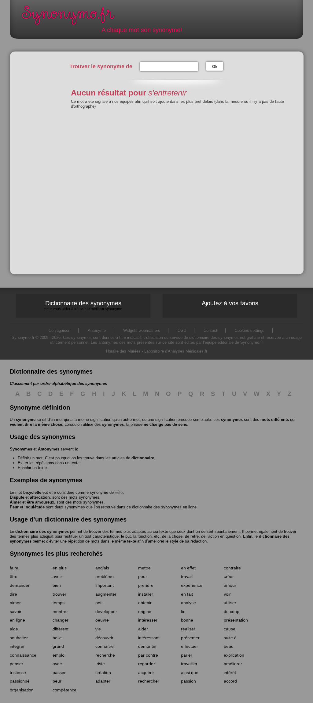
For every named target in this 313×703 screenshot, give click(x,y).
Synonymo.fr (72, 17)
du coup (231, 611)
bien (57, 585)
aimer (15, 602)
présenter (190, 637)
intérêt (230, 672)
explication (234, 655)
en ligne (17, 620)
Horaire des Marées (123, 351)
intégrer (17, 646)
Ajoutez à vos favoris (230, 303)
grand (58, 646)
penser (16, 663)
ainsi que (189, 672)
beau (229, 646)
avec (57, 663)
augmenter (105, 594)
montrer (60, 611)
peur (57, 681)
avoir (57, 576)
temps (58, 602)
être (13, 576)
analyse (188, 602)
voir (227, 594)
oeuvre (102, 620)
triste (100, 663)
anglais (102, 567)
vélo (119, 492)
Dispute (17, 497)
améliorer (233, 663)
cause (229, 628)
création (103, 672)
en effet (188, 567)
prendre (145, 585)
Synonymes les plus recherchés (56, 553)
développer (106, 611)
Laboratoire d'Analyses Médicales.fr (175, 351)
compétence (64, 689)
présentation (236, 620)
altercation (40, 497)
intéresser (147, 620)
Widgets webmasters (141, 330)
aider (143, 628)
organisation (22, 689)
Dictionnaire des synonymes (83, 305)
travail (187, 576)
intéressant (149, 637)
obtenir (145, 602)
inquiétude (34, 507)
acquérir (146, 672)
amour (230, 585)
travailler (189, 663)
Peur (14, 507)
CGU (182, 330)
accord (230, 681)
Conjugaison (59, 330)
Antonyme (97, 330)
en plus (60, 567)
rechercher (148, 681)
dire (13, 594)
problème (104, 576)
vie (98, 628)
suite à (230, 637)
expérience (191, 585)
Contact (210, 330)
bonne (187, 620)
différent (60, 628)
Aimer (15, 502)
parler (186, 655)
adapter (102, 681)
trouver (59, 594)
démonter (147, 646)
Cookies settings (249, 330)
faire (14, 567)
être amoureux (40, 502)
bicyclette (32, 492)
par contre (148, 655)
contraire (232, 567)
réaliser (188, 628)
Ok (214, 66)
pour (142, 576)
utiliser (230, 602)
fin (183, 611)
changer (60, 620)
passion (188, 681)
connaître (104, 646)
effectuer (189, 646)
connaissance (23, 655)
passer (59, 672)
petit (99, 602)
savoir (15, 611)
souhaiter (19, 637)
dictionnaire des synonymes (42, 531)
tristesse (18, 672)
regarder (146, 663)
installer (145, 594)
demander (20, 585)
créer (229, 576)
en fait (187, 594)
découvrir (104, 637)
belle (57, 637)
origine (144, 611)
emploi (59, 655)
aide (14, 628)
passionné (20, 681)
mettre (144, 567)
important (104, 585)
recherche (105, 655)
